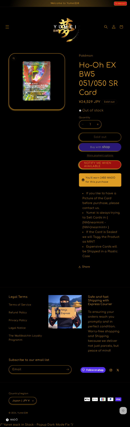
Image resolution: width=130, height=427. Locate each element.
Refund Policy (18, 312)
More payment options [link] (100, 155)
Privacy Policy (18, 320)
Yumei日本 (22, 413)
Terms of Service (20, 304)
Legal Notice (17, 328)
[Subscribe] (67, 369)
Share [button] (86, 266)
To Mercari (120, 3)
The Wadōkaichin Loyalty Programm (25, 337)
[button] (7, 27)
